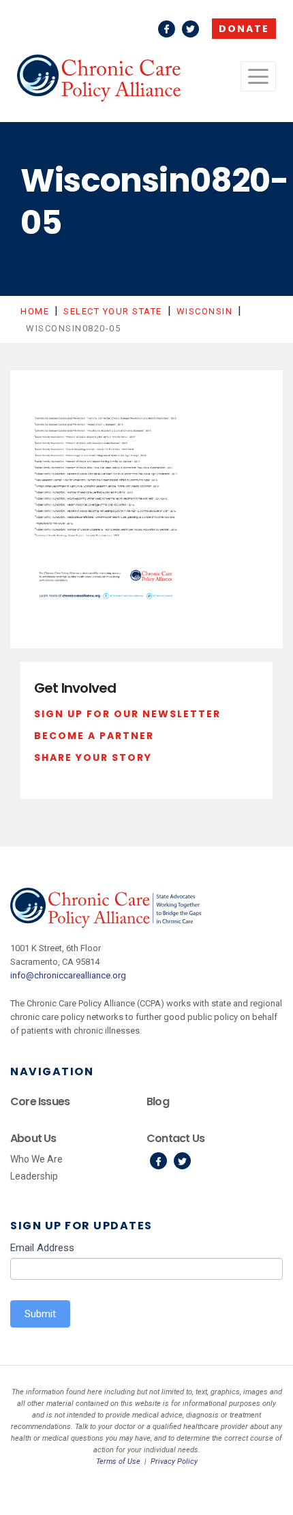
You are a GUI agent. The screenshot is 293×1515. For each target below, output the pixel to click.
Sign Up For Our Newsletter (127, 714)
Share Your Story (93, 757)
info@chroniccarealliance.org (68, 975)
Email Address (42, 1248)
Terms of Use (118, 1461)
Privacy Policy (174, 1461)
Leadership (34, 1176)
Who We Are (36, 1159)
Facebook (166, 29)
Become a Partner (94, 735)
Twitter (190, 29)
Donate (244, 28)
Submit (40, 1314)
